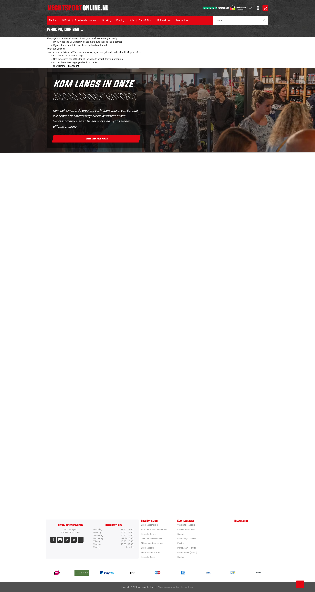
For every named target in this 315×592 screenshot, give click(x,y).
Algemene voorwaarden (168, 587)
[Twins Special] (176, 321)
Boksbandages (147, 548)
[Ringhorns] (176, 500)
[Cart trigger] (265, 8)
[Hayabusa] (176, 261)
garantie (181, 534)
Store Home (59, 66)
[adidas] (176, 350)
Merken (53, 20)
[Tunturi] (176, 440)
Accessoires (182, 20)
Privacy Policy (187, 587)
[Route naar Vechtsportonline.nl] (66, 539)
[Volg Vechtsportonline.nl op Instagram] (73, 539)
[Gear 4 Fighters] (176, 410)
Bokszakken (163, 20)
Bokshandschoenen (85, 20)
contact (180, 557)
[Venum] (176, 231)
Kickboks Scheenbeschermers (154, 529)
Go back (57, 55)
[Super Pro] (176, 380)
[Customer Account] (258, 8)
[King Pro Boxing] (176, 291)
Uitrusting (106, 20)
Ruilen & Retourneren (186, 529)
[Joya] (176, 171)
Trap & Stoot (145, 20)
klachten (181, 543)
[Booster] (176, 201)
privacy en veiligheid (186, 548)
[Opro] (176, 470)
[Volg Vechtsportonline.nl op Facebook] (80, 539)
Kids (131, 20)
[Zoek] (265, 20)
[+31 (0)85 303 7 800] (251, 8)
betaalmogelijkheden (186, 539)
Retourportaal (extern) (187, 552)
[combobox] (240, 20)
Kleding (120, 20)
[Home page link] (78, 8)
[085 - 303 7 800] (53, 540)
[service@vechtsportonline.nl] (60, 540)
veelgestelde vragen (186, 525)
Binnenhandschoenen (150, 552)
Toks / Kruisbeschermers (152, 539)
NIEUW (66, 20)
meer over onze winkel (97, 138)
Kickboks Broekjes (149, 534)
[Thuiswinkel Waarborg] (238, 7)
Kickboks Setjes (148, 557)
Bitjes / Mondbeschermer (152, 543)
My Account (73, 66)
